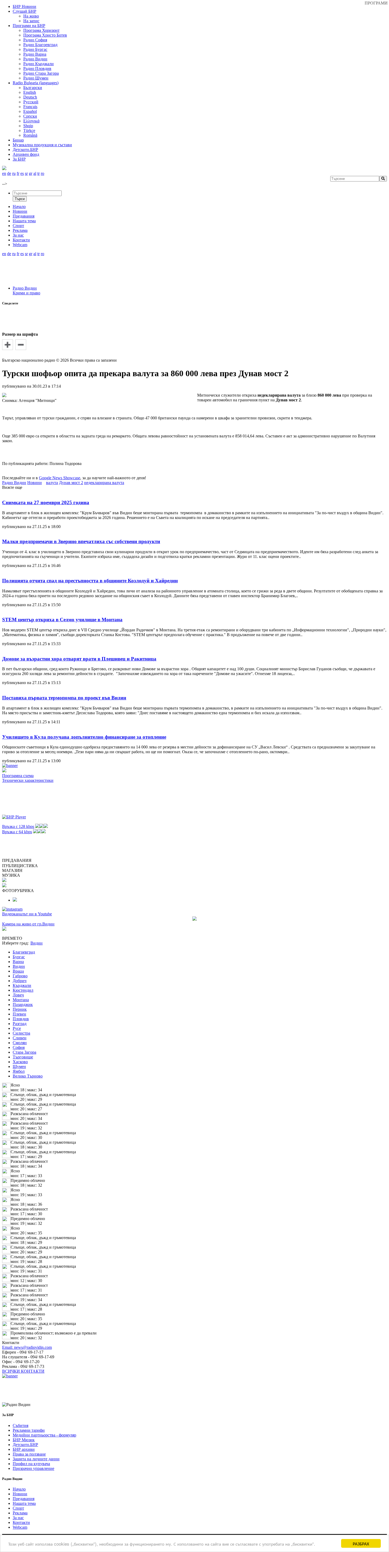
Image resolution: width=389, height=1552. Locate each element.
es (22, 173)
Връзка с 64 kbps (17, 832)
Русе (17, 1028)
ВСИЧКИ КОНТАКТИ (23, 1371)
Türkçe (29, 130)
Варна (18, 961)
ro (42, 173)
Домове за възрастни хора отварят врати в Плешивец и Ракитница (79, 659)
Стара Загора (24, 1052)
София (19, 1047)
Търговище (23, 1057)
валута (52, 482)
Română (30, 135)
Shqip (28, 125)
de (9, 173)
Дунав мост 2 (71, 482)
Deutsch (30, 97)
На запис (31, 21)
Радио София (35, 40)
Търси (20, 199)
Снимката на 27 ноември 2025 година (45, 502)
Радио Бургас (35, 49)
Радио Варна (34, 54)
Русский (30, 102)
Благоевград (24, 952)
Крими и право (26, 293)
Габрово (20, 976)
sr (26, 173)
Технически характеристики (27, 780)
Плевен (19, 1014)
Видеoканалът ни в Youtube (27, 914)
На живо (31, 16)
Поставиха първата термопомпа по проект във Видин (64, 697)
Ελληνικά (31, 121)
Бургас (19, 957)
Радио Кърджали (38, 63)
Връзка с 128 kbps (18, 826)
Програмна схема (18, 775)
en (4, 173)
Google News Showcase (59, 478)
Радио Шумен (35, 78)
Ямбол (19, 1071)
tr (38, 173)
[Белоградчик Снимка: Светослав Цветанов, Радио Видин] (15, 900)
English (29, 92)
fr (18, 173)
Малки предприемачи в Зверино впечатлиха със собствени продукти (81, 541)
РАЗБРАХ (361, 1543)
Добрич (19, 980)
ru (14, 173)
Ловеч (18, 995)
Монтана (21, 999)
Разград (19, 1023)
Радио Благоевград (40, 44)
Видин (19, 966)
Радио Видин (35, 59)
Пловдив (21, 1019)
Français (30, 106)
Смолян (20, 1042)
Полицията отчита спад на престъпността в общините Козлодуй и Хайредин (90, 580)
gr (30, 173)
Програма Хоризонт (41, 30)
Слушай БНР (24, 11)
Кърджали (22, 985)
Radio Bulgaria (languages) (35, 83)
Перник (20, 1009)
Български (32, 87)
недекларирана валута (104, 482)
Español (30, 111)
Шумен (19, 1066)
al (34, 173)
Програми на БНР (29, 25)
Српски (30, 116)
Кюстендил (23, 990)
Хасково (20, 1061)
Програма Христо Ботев (45, 35)
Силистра (21, 1033)
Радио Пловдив (37, 68)
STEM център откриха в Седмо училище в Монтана (62, 619)
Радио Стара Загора (41, 73)
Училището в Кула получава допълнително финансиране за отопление (84, 737)
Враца (18, 971)
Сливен (19, 1038)
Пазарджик (23, 1004)
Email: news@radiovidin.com (27, 1347)
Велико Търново (28, 1076)
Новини (34, 482)
